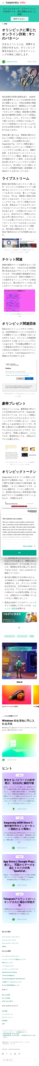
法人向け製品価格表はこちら (11, 985)
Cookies (5, 1037)
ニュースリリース (7, 1014)
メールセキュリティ (8, 966)
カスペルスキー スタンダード (11, 937)
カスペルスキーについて (10, 1006)
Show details (28, 546)
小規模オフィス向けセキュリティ (12, 982)
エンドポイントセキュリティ (11, 956)
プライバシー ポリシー (9, 1032)
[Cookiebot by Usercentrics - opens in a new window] (28, 511)
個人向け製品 (6, 932)
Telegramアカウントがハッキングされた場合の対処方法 (19, 902)
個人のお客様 (6, 995)
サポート (5, 990)
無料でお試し (19, 19)
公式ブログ (6, 1044)
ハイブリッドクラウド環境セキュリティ (14, 959)
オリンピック (9, 636)
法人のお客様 (6, 951)
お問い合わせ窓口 (7, 1001)
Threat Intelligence (8, 975)
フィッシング (22, 636)
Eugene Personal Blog (14, 1049)
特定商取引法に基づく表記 (28, 1035)
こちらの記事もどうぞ (11, 716)
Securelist (4, 1049)
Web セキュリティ (7, 962)
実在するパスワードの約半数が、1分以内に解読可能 (19, 781)
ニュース (12, 1044)
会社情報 (4, 1011)
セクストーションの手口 (10, 706)
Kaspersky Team (12, 61)
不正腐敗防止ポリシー (22, 1032)
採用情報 (4, 1020)
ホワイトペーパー (7, 1017)
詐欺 (5, 24)
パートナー (27, 1042)
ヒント (20, 775)
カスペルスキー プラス (9, 940)
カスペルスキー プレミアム (10, 943)
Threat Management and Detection (13, 978)
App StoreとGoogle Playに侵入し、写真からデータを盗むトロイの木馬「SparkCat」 (19, 866)
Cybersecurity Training (9, 972)
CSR (3, 1024)
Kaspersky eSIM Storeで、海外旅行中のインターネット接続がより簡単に (19, 825)
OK (19, 553)
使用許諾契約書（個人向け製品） (11, 1033)
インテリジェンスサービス (10, 969)
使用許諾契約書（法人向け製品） (11, 1035)
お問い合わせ (5, 1042)
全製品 (4, 946)
